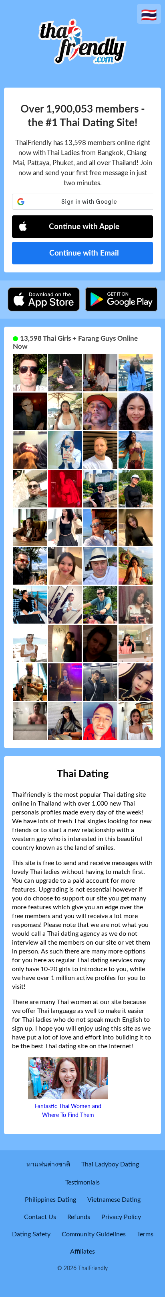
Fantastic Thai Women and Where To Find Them (68, 1111)
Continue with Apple (84, 227)
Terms (145, 1234)
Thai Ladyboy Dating (110, 1164)
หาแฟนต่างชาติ (48, 1164)
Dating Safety (31, 1234)
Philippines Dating (50, 1200)
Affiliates (82, 1251)
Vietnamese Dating (114, 1200)
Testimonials (82, 1182)
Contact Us (40, 1217)
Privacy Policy (121, 1217)
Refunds (78, 1217)
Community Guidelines (94, 1234)
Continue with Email (84, 253)
